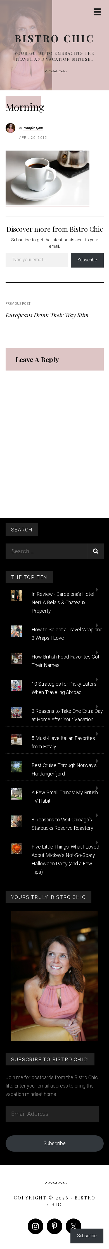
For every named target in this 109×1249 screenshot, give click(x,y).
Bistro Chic (54, 38)
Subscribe (87, 260)
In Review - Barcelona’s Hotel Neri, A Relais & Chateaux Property (63, 602)
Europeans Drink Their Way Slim (47, 315)
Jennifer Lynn (33, 127)
